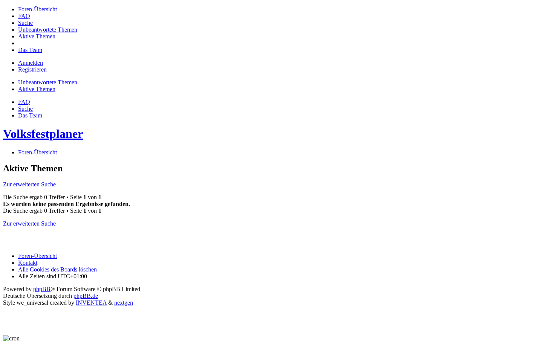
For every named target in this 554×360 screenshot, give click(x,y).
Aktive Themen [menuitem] (36, 89)
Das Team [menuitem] (30, 115)
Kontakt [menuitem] (27, 262)
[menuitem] (37, 9)
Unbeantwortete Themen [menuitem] (47, 82)
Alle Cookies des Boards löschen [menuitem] (57, 269)
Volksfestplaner (43, 133)
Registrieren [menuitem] (32, 69)
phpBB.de (85, 296)
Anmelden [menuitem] (30, 62)
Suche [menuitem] (25, 108)
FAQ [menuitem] (24, 102)
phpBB (42, 289)
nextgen (123, 302)
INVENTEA (91, 302)
